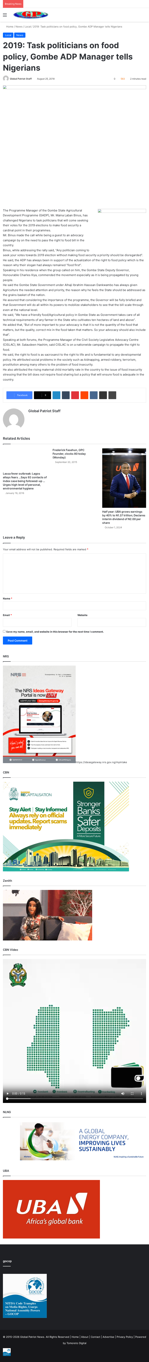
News (19, 26)
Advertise (108, 1336)
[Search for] (144, 16)
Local (28, 26)
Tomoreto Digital (76, 1343)
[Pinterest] (75, 395)
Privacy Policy (125, 1336)
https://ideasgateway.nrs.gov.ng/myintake (101, 762)
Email (7, 615)
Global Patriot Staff (21, 78)
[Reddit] (84, 395)
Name (7, 598)
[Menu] (5, 16)
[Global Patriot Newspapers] (30, 15)
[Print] (112, 395)
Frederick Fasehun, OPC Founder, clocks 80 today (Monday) (69, 453)
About (84, 1336)
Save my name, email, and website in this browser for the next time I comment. (55, 631)
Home (9, 26)
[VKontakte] (94, 395)
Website (82, 615)
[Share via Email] (103, 395)
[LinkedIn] (56, 395)
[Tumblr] (66, 395)
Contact (95, 1336)
